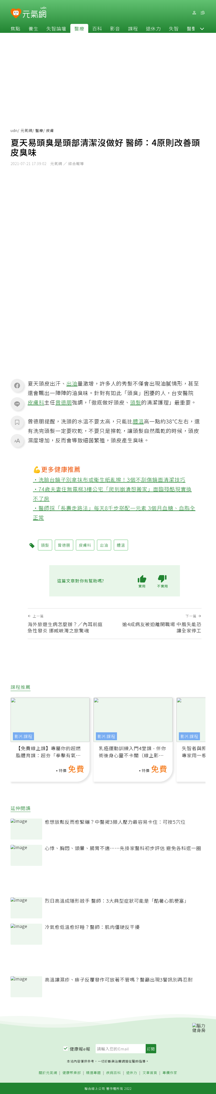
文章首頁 (150, 1073)
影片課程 (23, 736)
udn (14, 130)
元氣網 (26, 130)
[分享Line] (17, 403)
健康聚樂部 (71, 1073)
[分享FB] (17, 385)
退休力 (153, 28)
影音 (115, 28)
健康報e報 (80, 1048)
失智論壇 (56, 28)
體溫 (138, 421)
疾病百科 (113, 1073)
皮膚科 (36, 402)
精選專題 (93, 1073)
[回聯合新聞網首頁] (16, 13)
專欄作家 (170, 1073)
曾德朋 (63, 402)
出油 (71, 383)
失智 (174, 28)
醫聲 (192, 28)
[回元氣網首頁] (34, 13)
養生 (33, 28)
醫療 (79, 28)
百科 (97, 28)
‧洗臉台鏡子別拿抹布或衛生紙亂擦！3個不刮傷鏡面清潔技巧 (109, 479)
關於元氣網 (48, 1073)
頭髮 (135, 402)
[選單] (202, 13)
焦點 (16, 28)
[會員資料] (194, 13)
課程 (133, 28)
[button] (202, 28)
